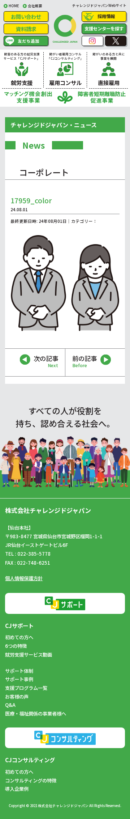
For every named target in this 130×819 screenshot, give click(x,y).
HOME (14, 5)
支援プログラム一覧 (26, 687)
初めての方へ (19, 637)
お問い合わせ (26, 16)
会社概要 (35, 5)
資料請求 (26, 29)
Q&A (10, 704)
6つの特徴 (16, 645)
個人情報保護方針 (24, 578)
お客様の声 (17, 696)
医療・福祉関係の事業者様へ (35, 713)
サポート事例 (19, 679)
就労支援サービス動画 (28, 654)
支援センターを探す (104, 28)
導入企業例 (17, 788)
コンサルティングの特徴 (30, 780)
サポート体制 (19, 670)
